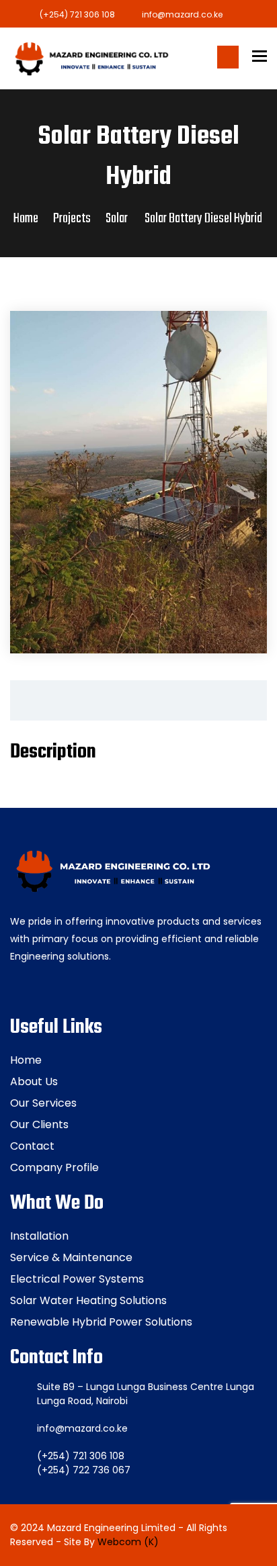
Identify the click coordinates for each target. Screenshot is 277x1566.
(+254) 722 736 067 (83, 1470)
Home (25, 218)
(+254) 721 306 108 (77, 14)
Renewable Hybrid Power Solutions (101, 1322)
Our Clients (39, 1124)
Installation (39, 1236)
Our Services (43, 1103)
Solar (117, 218)
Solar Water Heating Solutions (88, 1300)
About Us (34, 1081)
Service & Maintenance (71, 1257)
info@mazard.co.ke (182, 14)
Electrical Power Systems (77, 1279)
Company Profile (54, 1167)
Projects (72, 218)
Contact (32, 1146)
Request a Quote (228, 57)
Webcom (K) (128, 1542)
